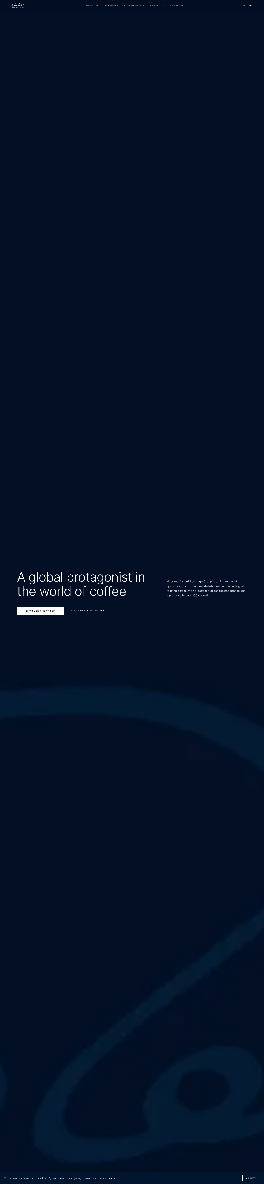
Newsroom (157, 5)
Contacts (177, 5)
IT (244, 5)
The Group (92, 5)
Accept (251, 1178)
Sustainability (134, 5)
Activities (112, 5)
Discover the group (40, 611)
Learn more (112, 1178)
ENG (251, 5)
